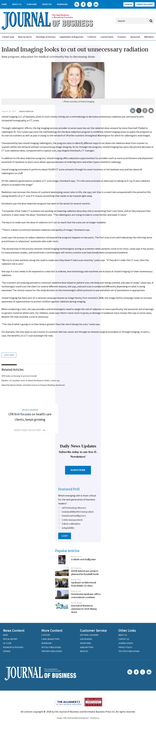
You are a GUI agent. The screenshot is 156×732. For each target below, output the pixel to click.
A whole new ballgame (83, 559)
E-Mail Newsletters (50, 639)
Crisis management (72, 519)
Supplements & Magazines (71, 37)
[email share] (151, 110)
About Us (16, 4)
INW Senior (149, 37)
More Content (52, 630)
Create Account (144, 4)
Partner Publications (51, 651)
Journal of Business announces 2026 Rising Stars (84, 608)
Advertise (47, 4)
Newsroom (62, 4)
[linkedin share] (132, 110)
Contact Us (123, 639)
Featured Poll (69, 489)
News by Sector (25, 37)
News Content (14, 630)
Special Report (10, 639)
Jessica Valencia (26, 111)
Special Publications (51, 647)
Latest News (9, 355)
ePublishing (94, 718)
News (5, 635)
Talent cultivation (71, 523)
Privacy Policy (125, 647)
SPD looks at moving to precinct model (19, 376)
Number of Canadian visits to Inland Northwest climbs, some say (31, 380)
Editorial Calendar (89, 635)
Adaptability (68, 528)
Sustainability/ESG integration (78, 511)
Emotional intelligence (74, 515)
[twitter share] (139, 110)
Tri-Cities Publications (128, 651)
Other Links (127, 630)
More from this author (27, 430)
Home (4, 4)
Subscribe (32, 4)
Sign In (128, 4)
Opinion (6, 651)
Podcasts (122, 37)
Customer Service (93, 630)
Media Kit (84, 651)
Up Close (7, 643)
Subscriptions (86, 647)
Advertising (85, 643)
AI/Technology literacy (74, 507)
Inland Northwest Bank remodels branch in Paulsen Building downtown (33, 385)
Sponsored (135, 37)
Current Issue (8, 37)
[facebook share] (145, 110)
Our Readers (86, 639)
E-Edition (92, 37)
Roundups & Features (45, 37)
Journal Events (106, 37)
